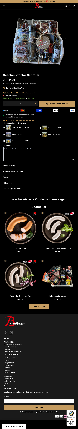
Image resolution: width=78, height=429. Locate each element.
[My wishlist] (70, 6)
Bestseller (39, 207)
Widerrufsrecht (9, 381)
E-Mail (6, 397)
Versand (7, 383)
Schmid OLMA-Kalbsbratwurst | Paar (57, 248)
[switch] (71, 423)
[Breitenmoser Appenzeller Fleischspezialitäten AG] (39, 5)
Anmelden (39, 407)
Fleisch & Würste (10, 347)
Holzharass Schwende (57, 296)
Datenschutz (8, 379)
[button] (14, 426)
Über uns (7, 360)
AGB (5, 386)
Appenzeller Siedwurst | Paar (20, 296)
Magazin (7, 370)
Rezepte (7, 368)
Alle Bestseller (39, 306)
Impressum (8, 376)
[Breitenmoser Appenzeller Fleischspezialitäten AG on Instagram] (11, 334)
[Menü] (75, 411)
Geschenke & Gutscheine (13, 352)
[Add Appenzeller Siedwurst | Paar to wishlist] (5, 261)
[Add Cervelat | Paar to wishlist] (5, 213)
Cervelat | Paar (20, 248)
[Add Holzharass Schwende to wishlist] (42, 261)
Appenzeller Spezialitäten (13, 344)
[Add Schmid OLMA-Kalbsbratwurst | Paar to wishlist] (42, 213)
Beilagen (7, 349)
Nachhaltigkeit (9, 365)
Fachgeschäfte (9, 363)
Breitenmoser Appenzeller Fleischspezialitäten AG (41, 412)
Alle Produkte (9, 342)
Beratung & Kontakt (10, 358)
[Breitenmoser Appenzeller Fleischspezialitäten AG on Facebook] (6, 334)
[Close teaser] (26, 423)
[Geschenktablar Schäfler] (39, 41)
